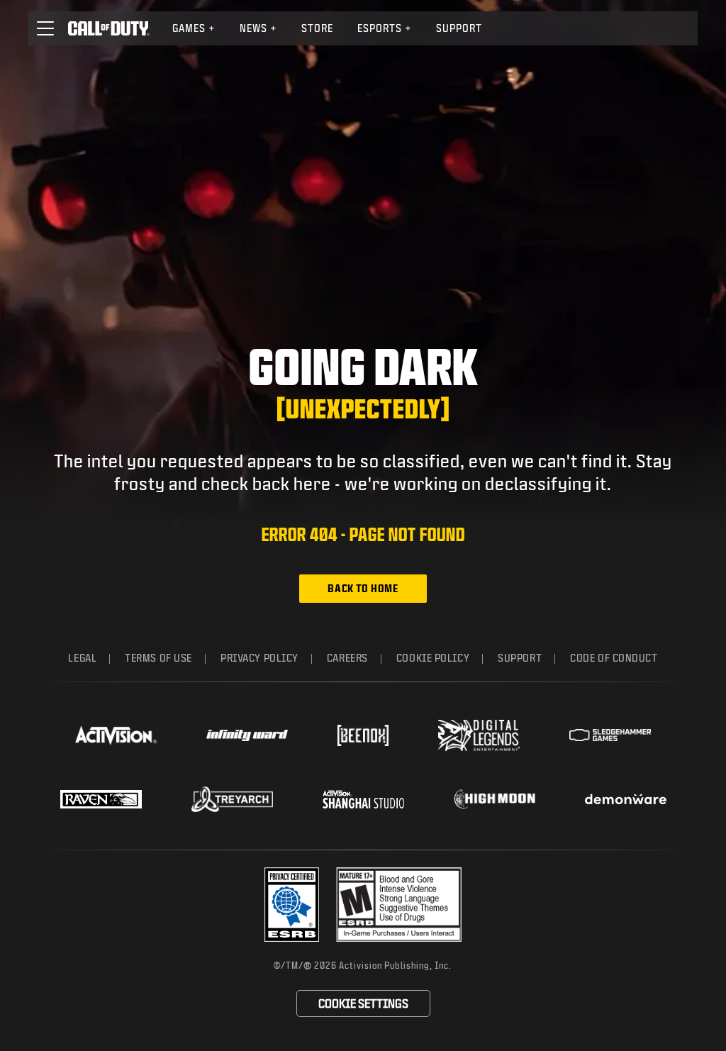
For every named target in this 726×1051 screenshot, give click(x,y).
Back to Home (363, 588)
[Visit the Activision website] (116, 735)
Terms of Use (158, 657)
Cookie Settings (363, 1003)
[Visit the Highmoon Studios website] (494, 799)
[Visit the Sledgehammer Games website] (610, 735)
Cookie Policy (432, 657)
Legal (82, 657)
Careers (347, 657)
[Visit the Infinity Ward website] (247, 735)
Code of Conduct (613, 657)
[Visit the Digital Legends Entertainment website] (479, 735)
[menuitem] (194, 28)
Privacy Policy (259, 657)
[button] (45, 28)
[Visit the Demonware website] (625, 799)
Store (317, 28)
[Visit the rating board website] (399, 904)
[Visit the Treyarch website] (232, 799)
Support (459, 28)
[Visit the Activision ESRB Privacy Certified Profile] (292, 904)
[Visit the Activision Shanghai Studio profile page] (363, 799)
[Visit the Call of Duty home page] (109, 28)
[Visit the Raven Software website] (101, 799)
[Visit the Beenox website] (362, 735)
